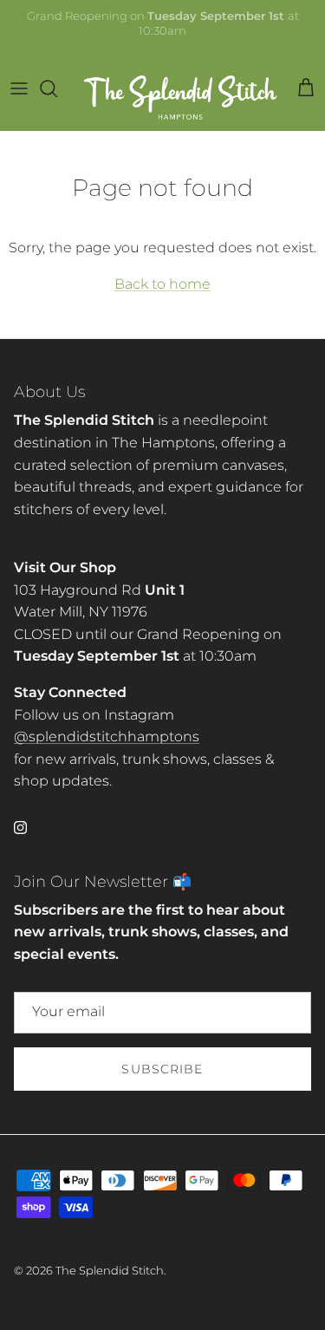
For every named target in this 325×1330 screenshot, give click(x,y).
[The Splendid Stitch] (181, 88)
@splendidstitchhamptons (106, 736)
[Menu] (19, 88)
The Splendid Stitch (109, 1270)
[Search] (57, 88)
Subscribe (162, 1069)
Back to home (162, 284)
